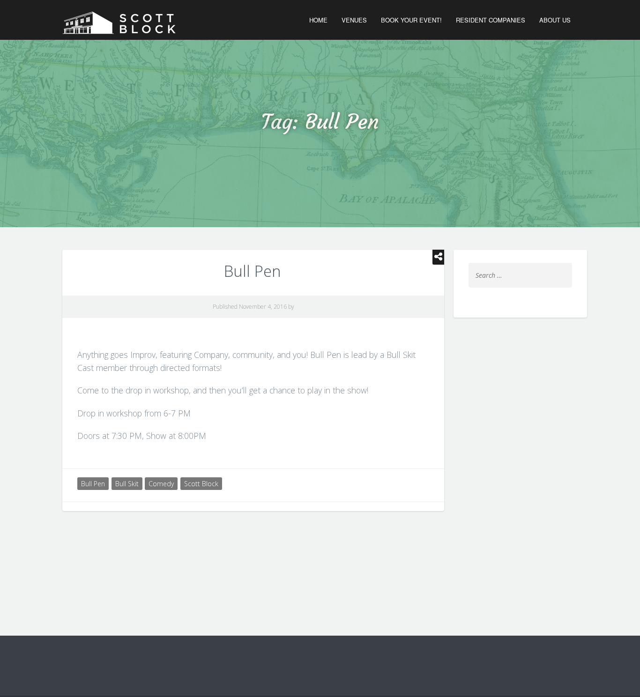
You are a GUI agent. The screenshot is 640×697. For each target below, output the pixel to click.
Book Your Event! (411, 19)
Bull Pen (252, 271)
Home (318, 19)
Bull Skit (127, 483)
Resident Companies (490, 19)
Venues (354, 19)
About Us (555, 19)
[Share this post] (438, 257)
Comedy (161, 483)
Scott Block (201, 483)
